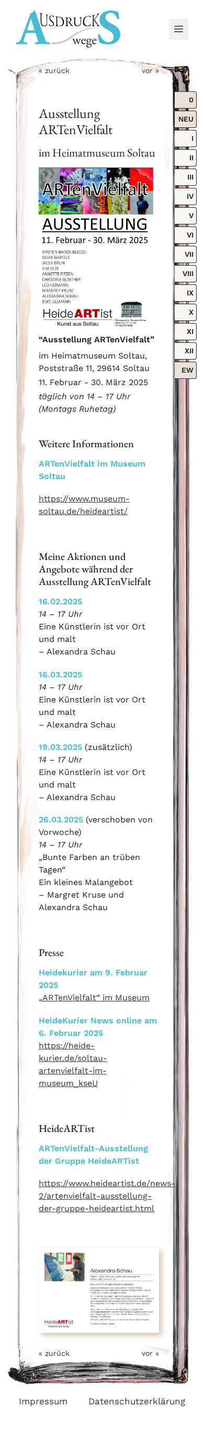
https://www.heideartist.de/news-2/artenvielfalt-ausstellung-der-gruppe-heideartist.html (107, 1195)
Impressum (43, 1401)
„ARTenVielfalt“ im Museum (94, 998)
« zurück (54, 70)
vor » (150, 70)
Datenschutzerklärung (136, 1401)
